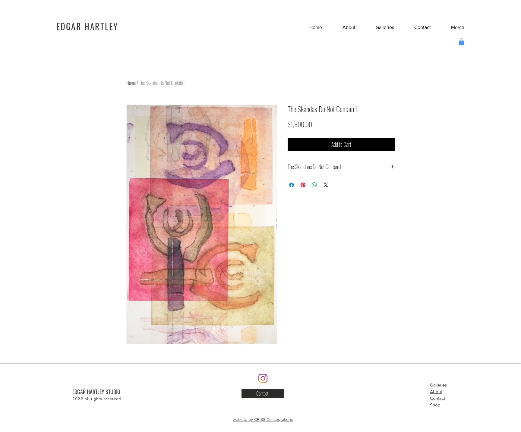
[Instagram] (262, 378)
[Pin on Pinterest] (303, 185)
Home (131, 82)
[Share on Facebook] (291, 185)
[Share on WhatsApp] (314, 185)
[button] (417, 27)
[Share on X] (326, 185)
